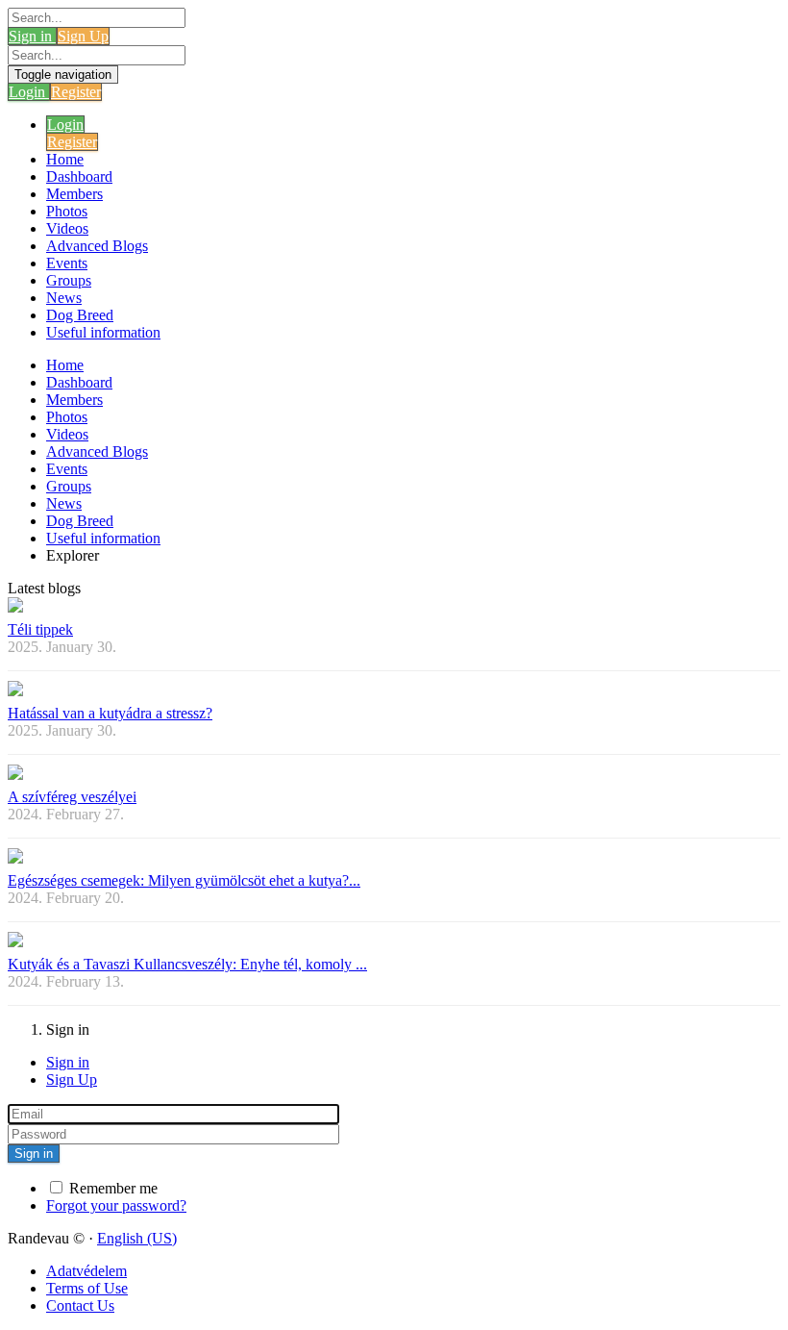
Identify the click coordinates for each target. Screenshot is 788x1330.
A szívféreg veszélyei (72, 797)
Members (74, 194)
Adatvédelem (86, 1271)
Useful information (103, 332)
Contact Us (80, 1305)
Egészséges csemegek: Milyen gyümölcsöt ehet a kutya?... (184, 880)
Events (66, 263)
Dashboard (79, 176)
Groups (68, 280)
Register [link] (76, 92)
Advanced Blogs (97, 246)
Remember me (111, 1188)
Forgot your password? (116, 1205)
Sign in (67, 1062)
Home (65, 159)
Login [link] (29, 92)
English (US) (137, 1238)
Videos (67, 228)
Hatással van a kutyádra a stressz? (110, 713)
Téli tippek (40, 629)
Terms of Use (87, 1288)
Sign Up (71, 1079)
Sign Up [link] (83, 36)
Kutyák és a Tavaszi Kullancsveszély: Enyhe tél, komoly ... (187, 964)
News (64, 297)
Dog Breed (79, 315)
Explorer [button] (72, 555)
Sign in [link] (32, 36)
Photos (66, 211)
